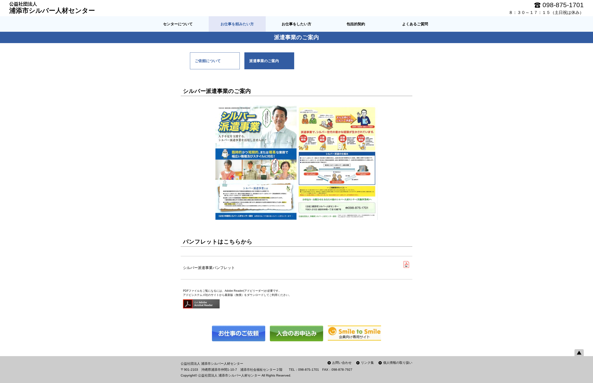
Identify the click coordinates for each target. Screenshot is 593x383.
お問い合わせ (342, 362)
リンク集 (367, 362)
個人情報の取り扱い (397, 362)
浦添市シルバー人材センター (52, 7)
